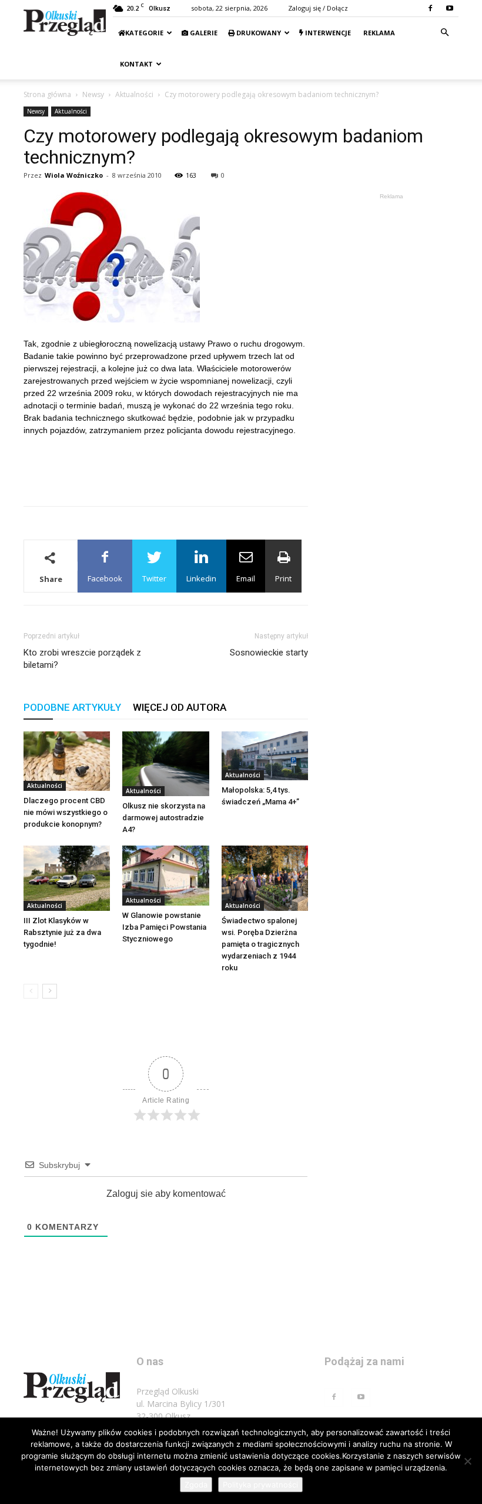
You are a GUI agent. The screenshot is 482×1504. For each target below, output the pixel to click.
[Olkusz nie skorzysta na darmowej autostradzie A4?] (165, 763)
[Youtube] (449, 8)
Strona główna (47, 94)
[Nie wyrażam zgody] (467, 1461)
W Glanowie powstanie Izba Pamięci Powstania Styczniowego (164, 927)
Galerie (202, 32)
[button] (444, 32)
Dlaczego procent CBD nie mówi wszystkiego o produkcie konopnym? (66, 812)
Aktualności (134, 94)
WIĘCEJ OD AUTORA (179, 707)
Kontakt (135, 63)
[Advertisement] (165, 466)
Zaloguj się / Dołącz (318, 8)
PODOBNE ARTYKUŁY (72, 707)
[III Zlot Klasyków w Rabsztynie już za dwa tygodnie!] (67, 878)
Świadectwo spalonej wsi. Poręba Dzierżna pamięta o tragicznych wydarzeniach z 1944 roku (260, 944)
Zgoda (196, 1484)
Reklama (378, 32)
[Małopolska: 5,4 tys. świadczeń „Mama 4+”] (265, 755)
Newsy (93, 94)
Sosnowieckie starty (269, 652)
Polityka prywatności (260, 1484)
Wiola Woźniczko (74, 175)
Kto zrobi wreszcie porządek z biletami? (82, 658)
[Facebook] (430, 8)
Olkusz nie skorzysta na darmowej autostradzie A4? (163, 817)
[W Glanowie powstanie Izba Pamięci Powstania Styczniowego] (165, 875)
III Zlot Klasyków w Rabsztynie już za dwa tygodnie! (62, 932)
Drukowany (258, 32)
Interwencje (327, 32)
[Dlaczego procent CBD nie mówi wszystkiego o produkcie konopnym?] (67, 761)
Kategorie (144, 32)
